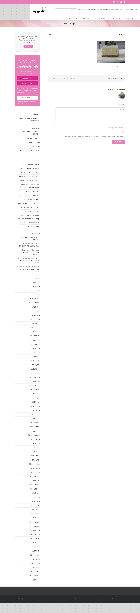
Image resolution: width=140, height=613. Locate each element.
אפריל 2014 (34, 555)
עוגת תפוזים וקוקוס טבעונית (29, 238)
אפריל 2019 (34, 319)
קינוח (37, 219)
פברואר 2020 (34, 290)
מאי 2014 (35, 551)
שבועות (24, 223)
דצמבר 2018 (34, 336)
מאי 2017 (35, 402)
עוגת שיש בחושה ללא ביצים (29, 246)
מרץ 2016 (35, 460)
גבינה (23, 172)
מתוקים (18, 203)
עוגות (37, 207)
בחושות (28, 168)
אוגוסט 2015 (34, 489)
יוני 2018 (36, 352)
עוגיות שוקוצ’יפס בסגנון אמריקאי (30, 133)
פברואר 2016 (34, 464)
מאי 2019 (35, 315)
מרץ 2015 (35, 509)
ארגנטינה (36, 168)
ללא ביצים (36, 192)
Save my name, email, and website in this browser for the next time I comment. (94, 137)
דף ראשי (36, 114)
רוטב (18, 219)
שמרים (30, 227)
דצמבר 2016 (34, 423)
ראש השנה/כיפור (27, 219)
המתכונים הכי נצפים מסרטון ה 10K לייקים (28, 120)
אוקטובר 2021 (34, 282)
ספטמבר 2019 (33, 303)
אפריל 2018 (34, 361)
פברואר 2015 (34, 514)
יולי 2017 (35, 394)
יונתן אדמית (121, 66)
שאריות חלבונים (34, 223)
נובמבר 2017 (34, 377)
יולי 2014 (35, 543)
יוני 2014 (36, 547)
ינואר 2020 (35, 294)
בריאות (29, 172)
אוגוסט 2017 (34, 390)
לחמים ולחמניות (34, 188)
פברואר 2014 (34, 563)
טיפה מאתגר (35, 184)
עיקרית (37, 211)
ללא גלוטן (27, 192)
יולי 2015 (35, 493)
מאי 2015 (35, 501)
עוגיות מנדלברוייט (32, 146)
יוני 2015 (36, 497)
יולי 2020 (35, 286)
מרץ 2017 (35, 410)
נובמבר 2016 (34, 427)
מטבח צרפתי (27, 199)
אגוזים (37, 165)
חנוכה (37, 180)
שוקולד (37, 227)
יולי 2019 (35, 307)
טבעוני (22, 180)
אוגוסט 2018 (34, 344)
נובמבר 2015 (34, 476)
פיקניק (30, 211)
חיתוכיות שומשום (33, 138)
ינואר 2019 (35, 332)
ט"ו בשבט (30, 180)
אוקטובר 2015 (34, 481)
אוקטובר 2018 (34, 340)
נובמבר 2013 (34, 576)
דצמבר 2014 (34, 522)
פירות (24, 211)
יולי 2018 (35, 348)
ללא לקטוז (36, 196)
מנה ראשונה (27, 203)
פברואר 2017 (34, 414)
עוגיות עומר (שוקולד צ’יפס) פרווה (29, 151)
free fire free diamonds (30, 250)
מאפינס (36, 199)
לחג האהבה (24, 184)
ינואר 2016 (35, 468)
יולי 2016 (35, 443)
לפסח (28, 196)
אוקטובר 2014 (34, 530)
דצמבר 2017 (34, 373)
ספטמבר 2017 (33, 385)
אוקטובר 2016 (34, 431)
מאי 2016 (35, 452)
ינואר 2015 (35, 518)
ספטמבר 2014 (33, 534)
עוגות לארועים (28, 207)
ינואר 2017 (35, 418)
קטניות (21, 215)
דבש (37, 176)
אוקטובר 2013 (34, 580)
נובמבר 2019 (34, 299)
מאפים (22, 196)
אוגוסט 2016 (34, 439)
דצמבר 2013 (34, 572)
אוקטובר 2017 (34, 381)
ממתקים (36, 203)
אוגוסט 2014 (34, 538)
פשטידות (36, 215)
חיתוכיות (22, 176)
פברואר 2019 (34, 327)
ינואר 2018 (35, 369)
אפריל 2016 (34, 456)
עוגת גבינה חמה (33, 142)
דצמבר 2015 (34, 472)
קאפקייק (28, 215)
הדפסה (50, 34)
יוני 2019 (36, 311)
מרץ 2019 (35, 323)
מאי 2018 (35, 356)
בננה (21, 168)
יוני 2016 (36, 447)
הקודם (121, 34)
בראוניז (37, 172)
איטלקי (30, 165)
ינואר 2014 (35, 567)
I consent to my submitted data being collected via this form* (27, 90)
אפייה (24, 165)
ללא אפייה (23, 188)
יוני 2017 (36, 398)
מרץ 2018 (35, 365)
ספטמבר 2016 (33, 435)
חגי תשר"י (30, 176)
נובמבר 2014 (34, 526)
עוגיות (20, 207)
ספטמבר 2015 (33, 485)
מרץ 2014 (35, 559)
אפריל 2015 (34, 505)
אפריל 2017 (34, 406)
